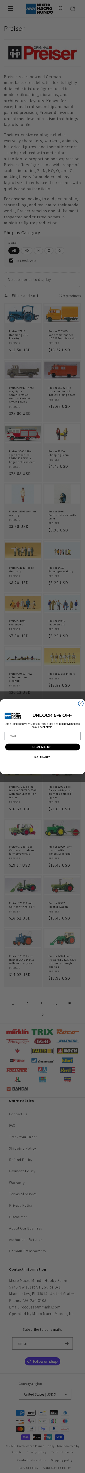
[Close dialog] (80, 703)
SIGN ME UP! (42, 746)
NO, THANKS (42, 757)
